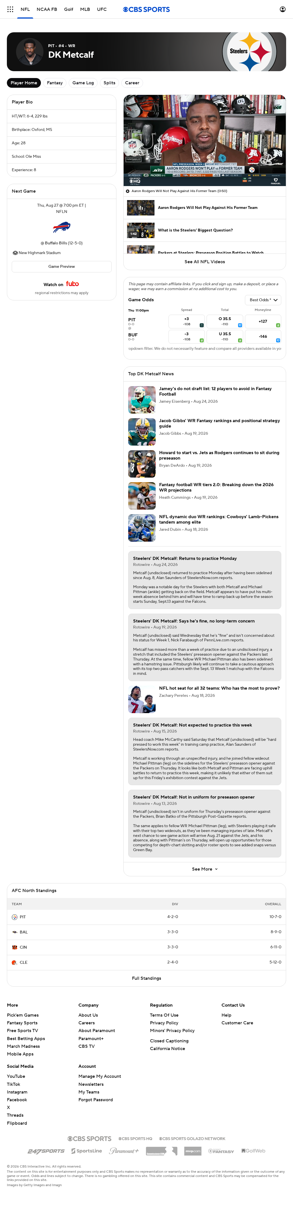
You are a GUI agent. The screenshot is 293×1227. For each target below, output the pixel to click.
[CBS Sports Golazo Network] (192, 1138)
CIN (23, 947)
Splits (109, 83)
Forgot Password (95, 1100)
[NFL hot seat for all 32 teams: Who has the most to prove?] (142, 699)
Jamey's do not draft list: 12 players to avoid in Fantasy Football (215, 391)
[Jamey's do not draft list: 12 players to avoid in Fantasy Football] (142, 400)
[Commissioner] (161, 1149)
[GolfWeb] (253, 1151)
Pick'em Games (23, 1015)
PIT (23, 917)
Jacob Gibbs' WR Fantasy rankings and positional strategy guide (219, 423)
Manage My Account (99, 1076)
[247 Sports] (46, 1150)
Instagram (17, 1092)
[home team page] (61, 227)
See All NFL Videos (205, 262)
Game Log (83, 83)
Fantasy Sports (22, 1023)
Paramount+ (91, 1039)
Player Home (24, 83)
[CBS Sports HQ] (135, 1138)
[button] (10, 9)
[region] (205, 140)
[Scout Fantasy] (221, 1151)
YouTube (16, 1076)
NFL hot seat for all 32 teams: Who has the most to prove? (219, 688)
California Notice (167, 1049)
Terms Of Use (164, 1015)
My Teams (88, 1092)
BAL (24, 932)
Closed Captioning (169, 1041)
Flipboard (17, 1123)
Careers (86, 1023)
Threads (15, 1115)
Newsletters (91, 1084)
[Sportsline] (87, 1150)
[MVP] (192, 1149)
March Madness (23, 1046)
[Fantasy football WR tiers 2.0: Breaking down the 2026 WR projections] (142, 496)
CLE (23, 962)
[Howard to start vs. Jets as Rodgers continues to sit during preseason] (142, 464)
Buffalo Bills (56, 243)
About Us (88, 1015)
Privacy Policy (164, 1023)
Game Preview (61, 266)
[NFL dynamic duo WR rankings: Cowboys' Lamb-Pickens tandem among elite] (142, 528)
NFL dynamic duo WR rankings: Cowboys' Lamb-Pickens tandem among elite (218, 519)
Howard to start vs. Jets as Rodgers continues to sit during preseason (219, 455)
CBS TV (86, 1046)
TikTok (13, 1084)
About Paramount (96, 1031)
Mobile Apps (20, 1054)
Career (132, 83)
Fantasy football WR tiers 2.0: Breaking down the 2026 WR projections (216, 487)
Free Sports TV (22, 1031)
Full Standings (146, 978)
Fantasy (55, 83)
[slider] (204, 169)
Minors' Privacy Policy (172, 1031)
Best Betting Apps (26, 1039)
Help (226, 1015)
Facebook (17, 1100)
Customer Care (237, 1023)
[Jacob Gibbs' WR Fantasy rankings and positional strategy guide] (142, 432)
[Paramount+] (124, 1150)
